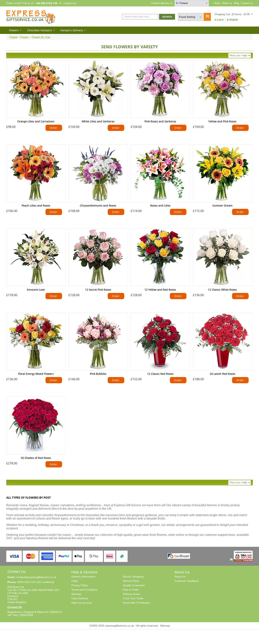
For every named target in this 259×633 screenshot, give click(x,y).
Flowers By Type (41, 37)
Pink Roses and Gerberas (160, 121)
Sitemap (76, 593)
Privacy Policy (79, 585)
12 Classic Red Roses (160, 374)
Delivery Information (83, 576)
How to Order (131, 589)
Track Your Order (133, 598)
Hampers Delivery (71, 30)
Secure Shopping (133, 576)
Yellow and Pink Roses (222, 121)
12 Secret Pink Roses (98, 289)
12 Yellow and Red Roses (160, 289)
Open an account (81, 602)
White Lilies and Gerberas (98, 121)
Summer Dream (222, 205)
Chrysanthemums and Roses (98, 205)
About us (227, 3)
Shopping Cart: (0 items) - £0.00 (232, 14)
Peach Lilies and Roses (36, 205)
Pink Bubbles (98, 374)
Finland (13, 37)
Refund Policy (131, 580)
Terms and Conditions (84, 589)
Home (217, 3)
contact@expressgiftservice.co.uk (36, 577)
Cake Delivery (79, 598)
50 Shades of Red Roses (36, 458)
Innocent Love (36, 289)
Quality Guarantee (134, 585)
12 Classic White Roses (222, 289)
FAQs (74, 580)
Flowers (14, 30)
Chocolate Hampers (39, 30)
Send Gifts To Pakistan (136, 602)
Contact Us (14, 607)
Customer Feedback (186, 580)
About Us (179, 576)
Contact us (247, 3)
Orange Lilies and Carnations (35, 121)
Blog (236, 3)
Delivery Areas (131, 593)
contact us (69, 3)
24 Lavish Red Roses (222, 374)
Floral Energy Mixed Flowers (36, 374)
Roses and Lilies (160, 205)
